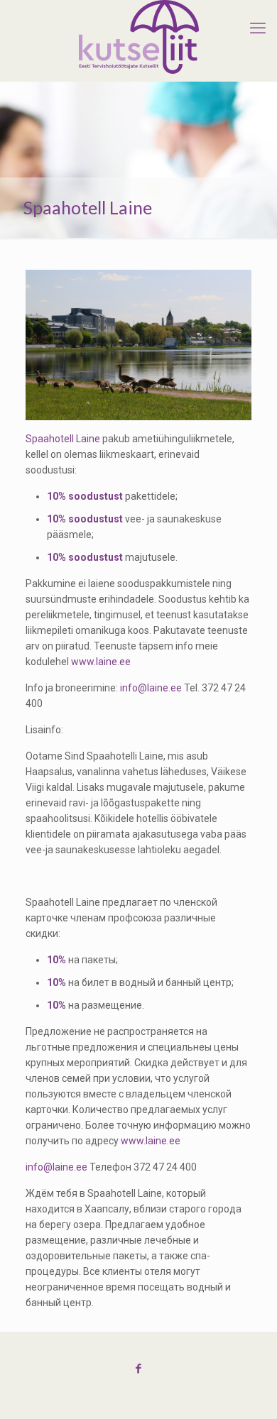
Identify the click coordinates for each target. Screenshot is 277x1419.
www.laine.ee (101, 661)
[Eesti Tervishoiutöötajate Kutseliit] (138, 37)
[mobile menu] (258, 28)
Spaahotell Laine (63, 438)
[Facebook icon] (139, 1368)
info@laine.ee (152, 688)
